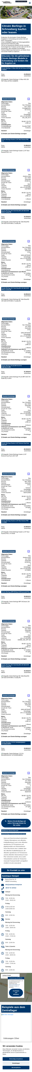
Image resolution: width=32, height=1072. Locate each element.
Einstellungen (16, 1063)
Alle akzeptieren (16, 1067)
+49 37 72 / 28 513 (10, 888)
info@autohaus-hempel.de (13, 884)
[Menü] (29, 3)
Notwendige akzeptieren (16, 1059)
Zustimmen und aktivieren (16, 992)
